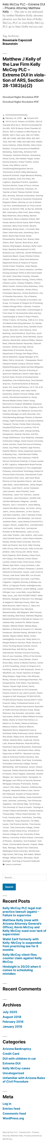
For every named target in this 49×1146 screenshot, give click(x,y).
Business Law (8, 253)
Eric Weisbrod (24, 411)
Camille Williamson (33, 253)
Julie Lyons (38, 535)
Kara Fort (36, 542)
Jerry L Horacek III (19, 505)
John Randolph (23, 518)
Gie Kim (34, 434)
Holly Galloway (23, 458)
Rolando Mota (16, 740)
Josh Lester (8, 528)
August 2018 (12, 1017)
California (19, 253)
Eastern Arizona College (23, 394)
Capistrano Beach (10, 256)
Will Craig (18, 854)
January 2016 (12, 1026)
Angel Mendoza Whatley (31, 175)
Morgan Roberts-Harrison (14, 642)
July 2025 (10, 1012)
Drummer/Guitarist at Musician (25, 384)
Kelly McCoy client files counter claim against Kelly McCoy (22, 958)
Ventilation (17, 841)
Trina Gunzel (34, 824)
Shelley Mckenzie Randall (23, 770)
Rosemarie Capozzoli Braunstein (17, 747)
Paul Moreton (33, 683)
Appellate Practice (20, 182)
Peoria (31, 686)
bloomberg (28, 232)
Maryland (29, 609)
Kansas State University (20, 542)
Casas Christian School (29, 256)
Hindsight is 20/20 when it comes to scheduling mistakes (22, 970)
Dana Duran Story (20, 327)
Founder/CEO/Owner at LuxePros (17, 427)
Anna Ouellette (9, 179)
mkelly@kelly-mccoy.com (14, 639)
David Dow (30, 333)
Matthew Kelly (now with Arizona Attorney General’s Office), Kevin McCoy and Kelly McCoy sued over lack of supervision (24, 927)
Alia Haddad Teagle (24, 158)
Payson (6, 686)
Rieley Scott (19, 737)
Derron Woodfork (10, 357)
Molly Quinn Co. (33, 639)
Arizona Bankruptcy (17, 1049)
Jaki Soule (37, 481)
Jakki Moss (7, 485)
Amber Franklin (25, 162)
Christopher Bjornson (12, 293)
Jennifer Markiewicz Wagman (16, 501)
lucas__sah (12, 595)
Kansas (6, 542)
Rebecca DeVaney (29, 723)
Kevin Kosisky (22, 555)
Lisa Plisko (34, 579)
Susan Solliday (19, 797)
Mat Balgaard (23, 612)
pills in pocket (29, 693)
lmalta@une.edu (34, 585)
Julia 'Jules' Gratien (11, 535)
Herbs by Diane (9, 458)
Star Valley (15, 787)
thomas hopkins (36, 811)
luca (13, 592)
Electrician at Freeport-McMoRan (17, 404)
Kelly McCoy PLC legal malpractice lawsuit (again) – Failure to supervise (22, 911)
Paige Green (21, 676)
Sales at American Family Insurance (18, 757)
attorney (11, 195)
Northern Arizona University (27, 653)
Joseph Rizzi (23, 525)
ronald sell (27, 740)
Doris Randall (37, 380)
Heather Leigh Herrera (30, 448)
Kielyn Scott (34, 555)
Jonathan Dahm (9, 521)
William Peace (16, 858)
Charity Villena (35, 279)
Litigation (7, 582)
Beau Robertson (10, 216)
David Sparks (16, 337)
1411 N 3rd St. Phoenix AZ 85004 (19, 121)
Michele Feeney (20, 632)
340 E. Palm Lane (17, 135)
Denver (30, 347)
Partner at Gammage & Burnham (24, 679)
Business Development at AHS (22, 249)
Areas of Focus (24, 185)
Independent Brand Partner (30, 464)
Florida (15, 424)
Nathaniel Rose (9, 649)
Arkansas (29, 189)
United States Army (18, 831)
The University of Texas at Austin (17, 807)
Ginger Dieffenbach (11, 437)
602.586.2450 (28, 142)
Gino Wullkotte (27, 437)
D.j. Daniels (37, 323)
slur (11, 777)
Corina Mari (21, 310)
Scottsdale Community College (16, 763)
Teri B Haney (34, 804)
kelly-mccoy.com (18, 552)
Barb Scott (23, 212)
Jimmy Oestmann (17, 511)
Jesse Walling (34, 505)
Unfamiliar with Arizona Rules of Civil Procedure (24, 1079)
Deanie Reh (15, 340)
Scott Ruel (26, 760)
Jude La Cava (33, 532)
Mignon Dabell (16, 636)
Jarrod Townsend (31, 488)
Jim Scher (30, 508)
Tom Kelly (37, 817)
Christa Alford (31, 289)
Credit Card (11, 1053)
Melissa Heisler (17, 626)
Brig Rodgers (16, 246)
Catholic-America (10, 259)
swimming (21, 800)
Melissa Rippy (31, 626)
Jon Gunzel (36, 518)
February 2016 (13, 1021)
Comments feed (14, 1113)
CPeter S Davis (9, 320)
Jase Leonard (9, 491)
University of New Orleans (21, 837)
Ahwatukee (35, 155)
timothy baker (14, 817)
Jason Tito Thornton (22, 495)
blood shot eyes (16, 232)
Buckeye (26, 246)
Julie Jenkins (26, 535)
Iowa (22, 478)
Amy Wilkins (14, 165)
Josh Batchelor (36, 525)
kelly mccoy (8, 548)
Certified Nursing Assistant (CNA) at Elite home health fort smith (22, 272)
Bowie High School (17, 236)
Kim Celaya (8, 558)
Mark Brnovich (9, 606)
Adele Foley (18, 152)
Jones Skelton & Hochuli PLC (30, 521)
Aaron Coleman (9, 145)
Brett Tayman (16, 242)
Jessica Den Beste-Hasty (14, 508)
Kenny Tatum (32, 552)
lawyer (26, 572)
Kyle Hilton (14, 565)
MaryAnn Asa (18, 609)
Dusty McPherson (21, 387)
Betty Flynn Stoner (20, 226)
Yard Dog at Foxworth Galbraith (26, 861)
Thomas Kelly (8, 814)
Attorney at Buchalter (25, 195)
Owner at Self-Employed (23, 669)
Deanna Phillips (28, 340)
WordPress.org (13, 1118)
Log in (7, 1104)
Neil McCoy (22, 649)
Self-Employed (21, 767)
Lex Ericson (35, 575)
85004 (39, 142)
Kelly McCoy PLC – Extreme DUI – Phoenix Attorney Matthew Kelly (24, 8)
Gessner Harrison (22, 434)
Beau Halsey (34, 212)
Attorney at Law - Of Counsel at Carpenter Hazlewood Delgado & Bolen (23, 198)
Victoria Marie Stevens (19, 844)
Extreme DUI (32, 118)
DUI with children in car (19, 1058)
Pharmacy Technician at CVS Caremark (20, 690)
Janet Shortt (16, 488)
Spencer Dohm (21, 777)
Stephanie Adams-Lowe (21, 790)
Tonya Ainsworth (22, 821)
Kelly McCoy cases (16, 1068)
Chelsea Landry (9, 283)
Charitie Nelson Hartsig (18, 279)
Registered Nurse (10, 730)
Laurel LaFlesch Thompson (22, 569)
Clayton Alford (9, 300)
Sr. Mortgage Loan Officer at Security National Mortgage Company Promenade (22, 780)
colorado (27, 306)
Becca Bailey (23, 216)
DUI (10, 387)
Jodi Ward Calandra (11, 515)
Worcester (28, 858)
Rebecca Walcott (26, 727)
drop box (7, 384)
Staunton (25, 787)
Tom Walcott (8, 821)
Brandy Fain (21, 239)
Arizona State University (13, 189)
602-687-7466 (14, 142)
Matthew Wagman (34, 616)
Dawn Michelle (29, 337)
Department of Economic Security (17, 350)
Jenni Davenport (21, 498)
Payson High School (19, 686)
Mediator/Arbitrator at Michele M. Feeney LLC (23, 619)
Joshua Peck (19, 528)
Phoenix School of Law (12, 693)
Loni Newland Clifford (12, 589)
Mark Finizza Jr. (23, 606)
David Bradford (18, 333)
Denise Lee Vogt (19, 347)
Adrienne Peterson (21, 155)
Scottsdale (37, 760)
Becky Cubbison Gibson (24, 219)
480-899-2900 (24, 138)
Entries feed (11, 1108)
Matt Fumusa (35, 612)
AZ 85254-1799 (17, 209)
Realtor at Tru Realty (11, 723)
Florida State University (29, 424)
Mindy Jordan (30, 636)
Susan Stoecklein (34, 797)
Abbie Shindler (23, 145)
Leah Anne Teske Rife (19, 575)
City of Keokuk (30, 296)
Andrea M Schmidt (11, 175)
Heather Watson (10, 451)
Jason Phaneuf (22, 491)
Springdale (33, 777)
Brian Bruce (28, 242)
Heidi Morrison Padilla (27, 454)
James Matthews (21, 485)
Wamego (12, 848)
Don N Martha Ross (21, 380)
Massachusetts (9, 612)
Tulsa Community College (21, 827)
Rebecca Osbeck (10, 727)
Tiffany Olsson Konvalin (25, 814)
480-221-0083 (32, 135)
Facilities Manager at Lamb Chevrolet (19, 414)
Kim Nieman (19, 558)
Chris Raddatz (18, 289)
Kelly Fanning (34, 545)
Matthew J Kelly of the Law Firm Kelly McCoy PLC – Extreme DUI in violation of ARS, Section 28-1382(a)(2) (24, 72)
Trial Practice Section (18, 824)
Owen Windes (25, 659)
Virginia (33, 844)
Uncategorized (13, 1073)
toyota (5, 824)
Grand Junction (9, 444)
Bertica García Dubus (19, 222)
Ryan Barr (12, 750)
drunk (5, 387)
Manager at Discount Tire (22, 599)
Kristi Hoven (28, 562)
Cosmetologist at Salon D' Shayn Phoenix (21, 316)
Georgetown (8, 434)
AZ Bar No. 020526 (33, 209)
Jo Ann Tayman (32, 511)
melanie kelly (8, 622)
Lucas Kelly (21, 592)
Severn (32, 767)
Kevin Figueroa (9, 555)
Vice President (29, 841)
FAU (38, 414)
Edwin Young (29, 400)
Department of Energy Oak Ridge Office (20, 353)
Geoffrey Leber (17, 431)
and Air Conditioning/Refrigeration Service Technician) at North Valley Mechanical (20, 168)
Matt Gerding (8, 616)
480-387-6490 (9, 138)
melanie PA (20, 622)
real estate (29, 713)
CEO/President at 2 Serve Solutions (18, 269)
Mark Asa (35, 602)
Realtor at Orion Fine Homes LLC (23, 720)
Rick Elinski (7, 737)
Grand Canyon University (32, 441)
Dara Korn (14, 330)
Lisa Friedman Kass (11, 579)
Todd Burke (27, 817)
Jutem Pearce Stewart (32, 538)
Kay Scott (23, 545)
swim (5, 800)
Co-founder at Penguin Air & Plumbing (26, 303)
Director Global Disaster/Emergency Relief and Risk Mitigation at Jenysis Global (23, 367)
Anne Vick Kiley (23, 179)
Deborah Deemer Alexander (20, 343)
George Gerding (32, 431)
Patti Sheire (21, 683)
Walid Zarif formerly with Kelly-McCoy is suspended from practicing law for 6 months (22, 944)
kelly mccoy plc (21, 548)
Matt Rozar (20, 616)
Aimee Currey (9, 158)
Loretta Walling (29, 589)
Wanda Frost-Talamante (27, 848)
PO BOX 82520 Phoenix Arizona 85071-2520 (22, 700)
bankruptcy (12, 212)
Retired (38, 733)
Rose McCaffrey (32, 743)
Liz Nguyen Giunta (17, 585)
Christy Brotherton (30, 293)
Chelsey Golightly (25, 283)
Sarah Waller (15, 760)
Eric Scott (12, 411)
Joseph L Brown (10, 525)
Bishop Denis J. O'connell (23, 229)
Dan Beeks (7, 327)
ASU (4, 195)
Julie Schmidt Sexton (12, 538)
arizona (35, 185)
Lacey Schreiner (27, 565)
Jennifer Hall (34, 498)
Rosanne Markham (16, 743)
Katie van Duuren (10, 545)
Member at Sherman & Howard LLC (18, 629)
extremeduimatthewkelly (16, 115)
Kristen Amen (16, 562)
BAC (4, 212)
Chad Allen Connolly (21, 276)
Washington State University (15, 851)
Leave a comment (13, 864)
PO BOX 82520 (33, 696)
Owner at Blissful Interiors (25, 663)
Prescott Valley (9, 703)
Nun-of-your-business (12, 656)
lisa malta (25, 579)
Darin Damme (25, 330)
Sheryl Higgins (18, 774)
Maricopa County (22, 602)
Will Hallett (28, 854)
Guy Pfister (14, 448)
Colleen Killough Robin (12, 306)
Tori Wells (35, 821)
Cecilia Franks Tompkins (13, 266)
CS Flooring (22, 320)
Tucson (6, 827)
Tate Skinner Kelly (20, 804)
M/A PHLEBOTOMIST (27, 595)
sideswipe (30, 774)
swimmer (12, 800)
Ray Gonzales (18, 713)
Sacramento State (25, 750)
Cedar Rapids (31, 266)
